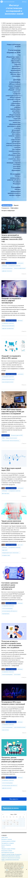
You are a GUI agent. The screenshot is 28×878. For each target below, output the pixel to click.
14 (17, 822)
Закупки (3, 846)
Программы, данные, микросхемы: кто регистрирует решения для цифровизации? (12, 759)
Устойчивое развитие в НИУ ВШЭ (8, 841)
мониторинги (20, 263)
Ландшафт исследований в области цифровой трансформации (11, 300)
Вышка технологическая (11, 438)
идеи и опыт (20, 544)
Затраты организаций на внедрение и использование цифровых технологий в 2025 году (11, 238)
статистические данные (7, 268)
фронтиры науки (5, 493)
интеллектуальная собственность (9, 611)
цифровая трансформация (8, 328)
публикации (4, 265)
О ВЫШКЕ (4, 835)
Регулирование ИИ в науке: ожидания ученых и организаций (13, 703)
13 (14, 822)
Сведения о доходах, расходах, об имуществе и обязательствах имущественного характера (11, 855)
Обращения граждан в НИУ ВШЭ (8, 848)
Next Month (24, 814)
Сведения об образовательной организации (10, 857)
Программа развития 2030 (16, 435)
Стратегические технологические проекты (11, 440)
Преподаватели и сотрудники (7, 843)
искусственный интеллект (7, 382)
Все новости (14, 799)
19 (11, 824)
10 (4, 822)
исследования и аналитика (14, 265)
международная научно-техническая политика (11, 552)
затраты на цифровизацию (19, 268)
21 (17, 824)
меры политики (5, 729)
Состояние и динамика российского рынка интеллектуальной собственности (9, 586)
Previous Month (3, 814)
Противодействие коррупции (7, 852)
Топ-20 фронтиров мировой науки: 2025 (11, 469)
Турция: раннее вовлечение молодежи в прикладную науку (12, 522)
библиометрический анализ (8, 325)
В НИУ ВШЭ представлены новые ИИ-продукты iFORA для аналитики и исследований (12, 411)
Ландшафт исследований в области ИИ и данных (11, 357)
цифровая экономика (6, 788)
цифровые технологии (7, 271)
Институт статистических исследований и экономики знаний (14, 9)
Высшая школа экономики (8, 1)
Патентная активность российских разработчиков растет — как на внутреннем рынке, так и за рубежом (11, 644)
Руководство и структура (6, 839)
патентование (17, 674)
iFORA (3, 438)
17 (4, 824)
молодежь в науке (6, 555)
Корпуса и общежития (6, 845)
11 (7, 822)
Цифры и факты (4, 837)
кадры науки (4, 550)
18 (7, 824)
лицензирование (5, 613)
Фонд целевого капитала (6, 850)
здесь (22, 867)
